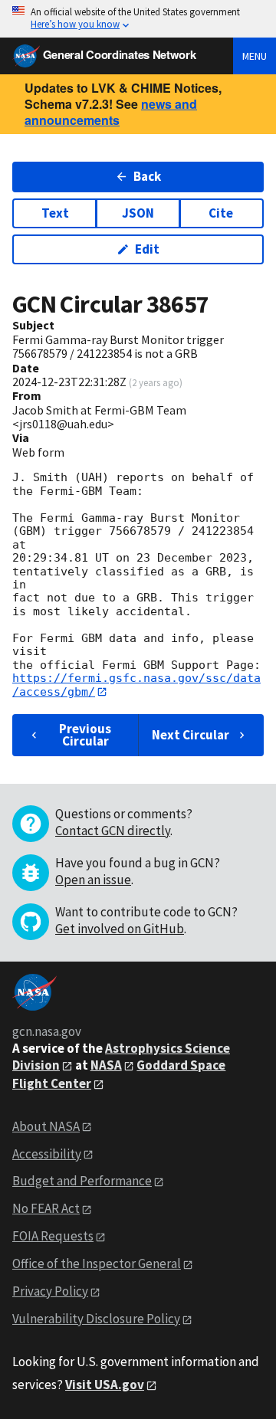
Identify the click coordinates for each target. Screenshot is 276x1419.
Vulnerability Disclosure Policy (96, 1318)
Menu (254, 56)
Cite (221, 213)
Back (147, 176)
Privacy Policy (50, 1291)
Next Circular (190, 734)
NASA (106, 1065)
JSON (138, 213)
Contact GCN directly (112, 830)
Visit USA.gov (104, 1384)
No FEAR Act (46, 1208)
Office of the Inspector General (96, 1263)
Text (55, 213)
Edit (147, 249)
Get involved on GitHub (119, 928)
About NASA (46, 1126)
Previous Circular (85, 734)
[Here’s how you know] (138, 19)
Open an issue (93, 879)
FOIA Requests (53, 1235)
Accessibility (46, 1153)
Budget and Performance (82, 1180)
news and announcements (111, 112)
